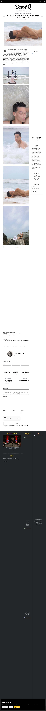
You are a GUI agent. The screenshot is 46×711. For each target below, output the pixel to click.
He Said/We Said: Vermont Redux (27, 613)
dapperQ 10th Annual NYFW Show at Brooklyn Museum (36, 60)
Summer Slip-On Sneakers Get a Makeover (8, 380)
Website (22, 410)
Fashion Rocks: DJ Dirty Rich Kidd (16, 373)
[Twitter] (36, 98)
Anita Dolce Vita (23, 19)
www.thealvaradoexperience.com (14, 333)
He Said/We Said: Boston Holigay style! (28, 523)
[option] (7, 369)
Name (4, 410)
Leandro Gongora (6, 59)
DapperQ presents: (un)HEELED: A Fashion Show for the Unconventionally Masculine (38, 522)
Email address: (34, 109)
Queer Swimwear (11, 341)
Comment (5, 396)
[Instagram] (35, 101)
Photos (23, 13)
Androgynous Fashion (7, 340)
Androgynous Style (15, 340)
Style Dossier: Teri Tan (7, 373)
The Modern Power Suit (25, 373)
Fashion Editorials (18, 13)
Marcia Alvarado (16, 49)
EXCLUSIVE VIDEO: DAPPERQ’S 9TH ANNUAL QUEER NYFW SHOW (12, 520)
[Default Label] (39, 98)
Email (13, 410)
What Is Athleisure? (23, 379)
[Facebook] (34, 98)
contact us (5, 533)
